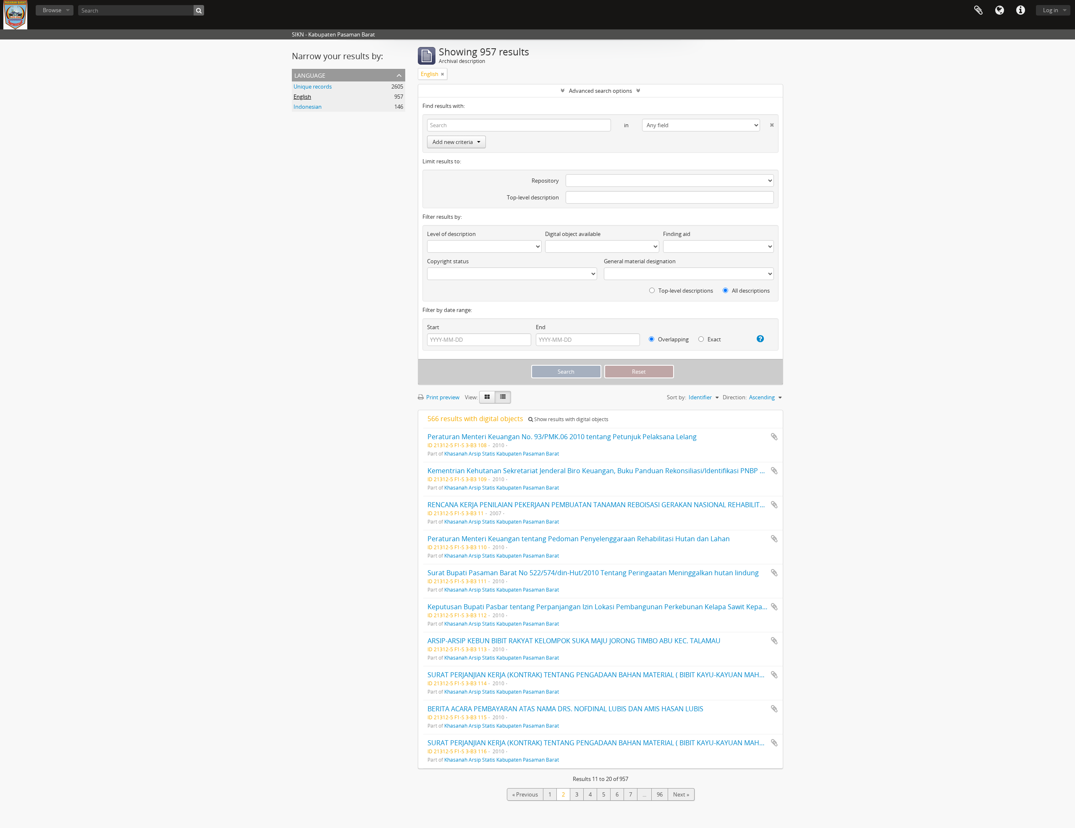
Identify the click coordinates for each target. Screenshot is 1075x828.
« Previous (525, 794)
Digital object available (572, 234)
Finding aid (676, 234)
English (302, 96)
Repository (545, 180)
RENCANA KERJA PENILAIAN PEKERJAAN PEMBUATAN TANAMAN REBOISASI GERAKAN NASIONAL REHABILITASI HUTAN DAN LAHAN (630, 504)
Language (999, 10)
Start (433, 327)
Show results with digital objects (570, 419)
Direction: (735, 397)
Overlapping (673, 339)
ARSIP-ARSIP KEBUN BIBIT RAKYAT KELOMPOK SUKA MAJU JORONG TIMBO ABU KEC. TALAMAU (574, 640)
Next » (681, 794)
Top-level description (533, 197)
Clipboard (978, 10)
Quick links (1020, 10)
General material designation (640, 261)
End (540, 327)
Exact (713, 339)
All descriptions (750, 290)
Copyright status (448, 261)
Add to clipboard (774, 436)
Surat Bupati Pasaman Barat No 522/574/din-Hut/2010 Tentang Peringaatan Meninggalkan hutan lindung (593, 572)
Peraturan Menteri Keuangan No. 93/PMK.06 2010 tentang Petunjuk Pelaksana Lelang (562, 436)
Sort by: (676, 397)
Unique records (313, 86)
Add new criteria (453, 142)
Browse (52, 10)
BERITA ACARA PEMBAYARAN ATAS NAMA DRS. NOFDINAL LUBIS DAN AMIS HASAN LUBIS (565, 708)
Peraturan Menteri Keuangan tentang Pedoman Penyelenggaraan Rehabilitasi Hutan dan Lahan (578, 538)
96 (660, 794)
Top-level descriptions (685, 290)
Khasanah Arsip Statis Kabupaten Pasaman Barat (501, 453)
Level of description (451, 234)
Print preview (442, 397)
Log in (1050, 10)
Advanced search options (600, 90)
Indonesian (308, 106)
